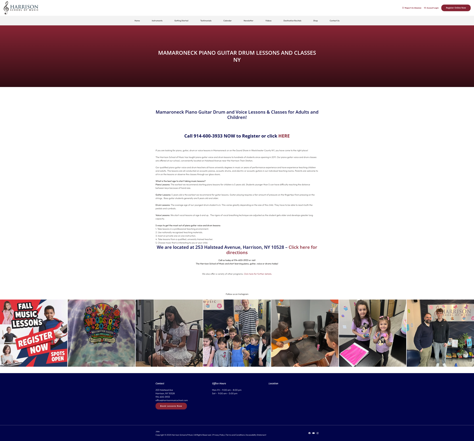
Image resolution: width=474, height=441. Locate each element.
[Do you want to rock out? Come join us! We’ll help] (169, 333)
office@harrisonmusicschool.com (172, 400)
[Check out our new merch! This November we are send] (101, 333)
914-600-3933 (163, 396)
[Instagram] (317, 433)
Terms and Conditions (235, 435)
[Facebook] (309, 433)
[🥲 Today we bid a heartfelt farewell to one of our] (440, 333)
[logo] (21, 8)
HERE (284, 136)
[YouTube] (313, 433)
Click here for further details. (258, 273)
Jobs (158, 431)
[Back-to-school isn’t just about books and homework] (33, 333)
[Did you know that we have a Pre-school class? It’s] (237, 333)
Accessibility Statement (256, 435)
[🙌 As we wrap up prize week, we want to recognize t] (372, 333)
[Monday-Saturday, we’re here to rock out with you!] (304, 333)
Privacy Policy (219, 435)
